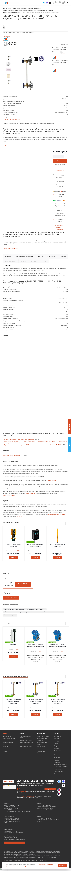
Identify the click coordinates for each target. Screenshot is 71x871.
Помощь (56, 733)
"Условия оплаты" (14, 488)
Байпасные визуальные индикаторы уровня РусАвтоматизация (23, 612)
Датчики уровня (7, 736)
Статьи (56, 743)
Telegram (59, 785)
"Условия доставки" (52, 480)
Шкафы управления (26, 740)
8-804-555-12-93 (30, 493)
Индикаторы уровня (10, 615)
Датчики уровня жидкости (42, 739)
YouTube (63, 790)
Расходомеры (41, 746)
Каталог (5, 733)
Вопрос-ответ (58, 746)
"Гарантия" (19, 516)
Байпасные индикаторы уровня (53, 612)
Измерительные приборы (7, 745)
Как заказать (6, 36)
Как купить (57, 736)
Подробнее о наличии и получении (59, 227)
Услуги (22, 733)
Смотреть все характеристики (12, 119)
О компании (58, 755)
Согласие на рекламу (60, 766)
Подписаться (50, 789)
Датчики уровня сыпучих (42, 743)
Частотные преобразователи (8, 741)
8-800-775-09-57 (15, 818)
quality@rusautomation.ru (17, 839)
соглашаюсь (23, 791)
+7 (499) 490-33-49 (9, 806)
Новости (56, 741)
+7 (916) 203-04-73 (13, 805)
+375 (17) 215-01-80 (45, 818)
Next (67, 523)
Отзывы (56, 774)
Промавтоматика (8, 749)
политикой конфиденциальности (25, 866)
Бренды (56, 748)
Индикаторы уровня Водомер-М (36, 609)
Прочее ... (5, 751)
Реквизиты (57, 760)
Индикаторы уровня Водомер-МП (13, 609)
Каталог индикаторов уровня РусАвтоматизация (19, 439)
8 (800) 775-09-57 (12, 831)
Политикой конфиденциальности (26, 796)
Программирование (26, 746)
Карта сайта (57, 751)
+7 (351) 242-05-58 (45, 805)
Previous (64, 523)
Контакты (57, 758)
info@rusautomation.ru (10, 145)
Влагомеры (40, 749)
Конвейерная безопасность (41, 752)
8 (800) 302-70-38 (12, 837)
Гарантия (56, 738)
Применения (41, 733)
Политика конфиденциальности (60, 763)
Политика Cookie (59, 769)
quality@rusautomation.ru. (56, 514)
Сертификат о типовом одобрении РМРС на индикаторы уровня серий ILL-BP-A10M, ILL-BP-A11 (33, 445)
